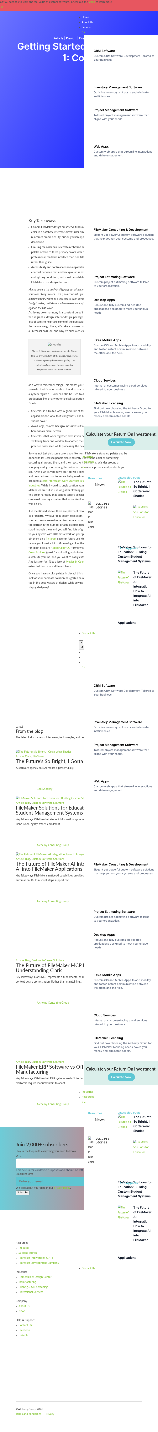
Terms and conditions (28, 1414)
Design (71, 38)
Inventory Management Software (118, 87)
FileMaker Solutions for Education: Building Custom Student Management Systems (73, 811)
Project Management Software (116, 110)
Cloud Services (105, 380)
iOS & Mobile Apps (107, 340)
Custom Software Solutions (48, 803)
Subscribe (22, 1192)
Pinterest (51, 539)
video (92, 2)
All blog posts (129, 548)
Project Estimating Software (114, 277)
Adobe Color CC (60, 548)
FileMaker (38, 756)
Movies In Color (75, 562)
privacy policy (62, 1188)
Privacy (50, 1414)
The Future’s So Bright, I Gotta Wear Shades (64, 761)
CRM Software (104, 51)
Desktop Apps (104, 300)
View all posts (32, 745)
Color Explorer (37, 552)
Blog (27, 803)
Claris (28, 756)
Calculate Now (121, 442)
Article (58, 38)
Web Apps (101, 146)
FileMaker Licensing (108, 403)
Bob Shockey (44, 789)
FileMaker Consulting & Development (121, 229)
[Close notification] (2, 8)
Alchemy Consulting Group (53, 845)
